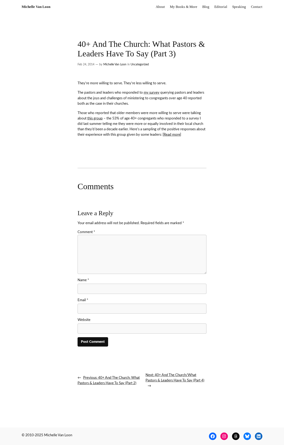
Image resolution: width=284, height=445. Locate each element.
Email (83, 300)
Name (83, 280)
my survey (151, 92)
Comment (86, 232)
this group (95, 118)
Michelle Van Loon (36, 7)
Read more (172, 134)
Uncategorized (140, 64)
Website (84, 320)
